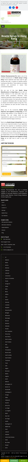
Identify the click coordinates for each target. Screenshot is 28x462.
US (5, 257)
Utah (6, 365)
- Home (2, 202)
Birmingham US (8, 384)
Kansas (6, 299)
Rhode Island (8, 352)
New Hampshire (8, 331)
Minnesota (7, 315)
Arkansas (7, 267)
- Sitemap (3, 210)
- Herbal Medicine (5, 227)
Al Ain (6, 447)
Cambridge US (8, 392)
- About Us (3, 205)
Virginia (6, 368)
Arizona (6, 265)
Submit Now (6, 174)
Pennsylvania (8, 349)
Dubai (6, 439)
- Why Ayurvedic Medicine (6, 222)
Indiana (6, 294)
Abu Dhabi (7, 442)
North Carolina (8, 339)
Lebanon (7, 431)
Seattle (6, 421)
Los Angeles (7, 410)
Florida (6, 281)
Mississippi (7, 318)
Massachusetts (8, 310)
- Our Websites (4, 215)
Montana (7, 323)
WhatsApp (14, 460)
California (7, 270)
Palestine (7, 434)
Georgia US (7, 283)
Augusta (7, 376)
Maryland (7, 307)
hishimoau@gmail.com (6, 22)
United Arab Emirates (9, 437)
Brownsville (7, 389)
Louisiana (7, 305)
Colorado (7, 273)
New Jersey (7, 334)
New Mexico (8, 336)
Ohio (6, 344)
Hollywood (7, 400)
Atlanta (6, 373)
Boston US (7, 387)
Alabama (7, 260)
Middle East (7, 426)
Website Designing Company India (8, 457)
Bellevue (7, 381)
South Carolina (8, 355)
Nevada (6, 328)
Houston (7, 402)
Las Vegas (7, 408)
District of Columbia (9, 278)
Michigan (7, 312)
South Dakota (8, 357)
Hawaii (6, 286)
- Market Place (4, 213)
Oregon (6, 347)
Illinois (6, 291)
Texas (6, 363)
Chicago (7, 394)
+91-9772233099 (4, 21)
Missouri (7, 320)
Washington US (8, 424)
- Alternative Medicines (6, 224)
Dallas (6, 397)
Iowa (6, 297)
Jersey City (7, 405)
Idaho (6, 289)
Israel (6, 429)
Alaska (6, 262)
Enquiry (23, 460)
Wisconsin (7, 371)
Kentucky (7, 302)
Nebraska (7, 326)
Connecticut (7, 275)
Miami (6, 413)
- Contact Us (4, 207)
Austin (6, 379)
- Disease (3, 230)
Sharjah (6, 445)
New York (7, 416)
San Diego (7, 418)
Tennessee (7, 360)
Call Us (5, 460)
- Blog (2, 232)
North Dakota (8, 342)
